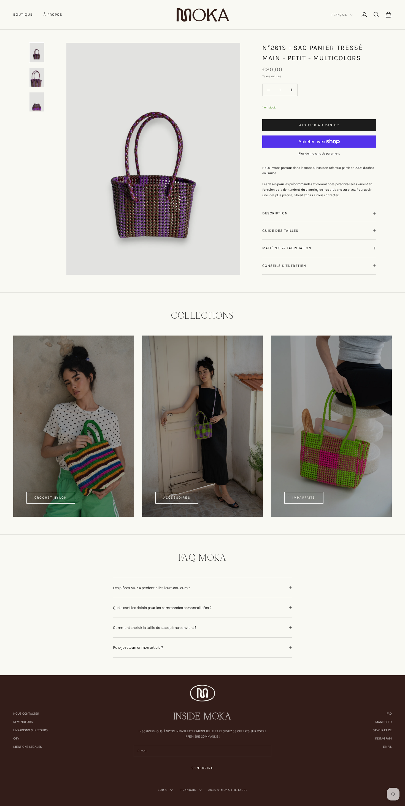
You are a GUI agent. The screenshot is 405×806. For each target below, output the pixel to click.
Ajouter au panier (319, 125)
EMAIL (387, 747)
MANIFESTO (383, 722)
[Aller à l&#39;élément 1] (36, 53)
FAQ (389, 713)
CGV (16, 738)
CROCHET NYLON (50, 497)
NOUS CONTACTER (26, 713)
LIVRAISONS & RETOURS (30, 730)
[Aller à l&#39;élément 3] (36, 102)
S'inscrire (202, 768)
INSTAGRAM (383, 738)
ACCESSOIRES (176, 497)
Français (339, 15)
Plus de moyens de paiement (319, 153)
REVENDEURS (23, 722)
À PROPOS (53, 14)
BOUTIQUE (23, 14)
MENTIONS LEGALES (27, 747)
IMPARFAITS (303, 497)
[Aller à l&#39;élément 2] (36, 77)
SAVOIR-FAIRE (382, 730)
